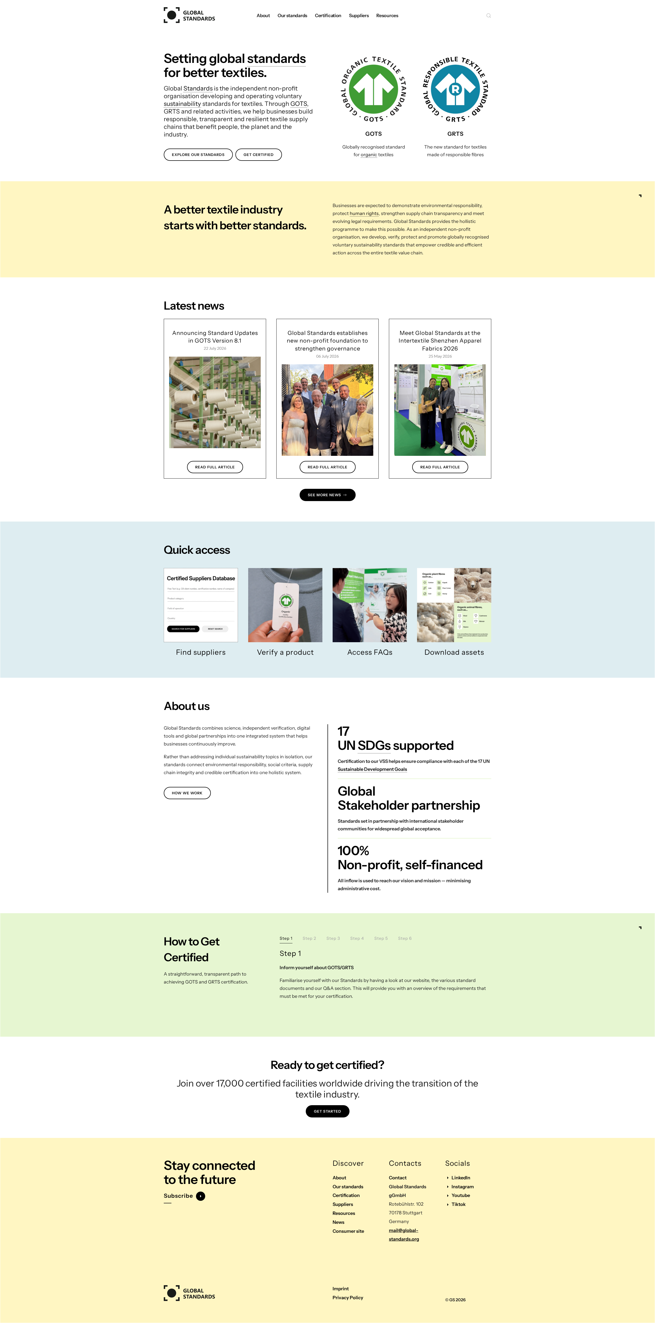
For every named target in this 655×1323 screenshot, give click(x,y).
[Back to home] (189, 15)
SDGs (374, 745)
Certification (346, 1195)
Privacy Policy (348, 1298)
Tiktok (459, 1204)
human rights (364, 213)
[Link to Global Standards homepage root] (189, 1293)
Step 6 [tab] (405, 938)
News (338, 1222)
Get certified (259, 154)
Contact (398, 1178)
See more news (324, 495)
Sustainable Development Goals (372, 769)
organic (369, 154)
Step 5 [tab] (381, 938)
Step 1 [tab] (286, 938)
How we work (187, 793)
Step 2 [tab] (309, 938)
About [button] (263, 15)
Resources (344, 1213)
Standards (198, 88)
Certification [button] (328, 15)
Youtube (461, 1195)
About (339, 1178)
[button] (488, 15)
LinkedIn (461, 1178)
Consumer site (348, 1231)
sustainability (182, 103)
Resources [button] (387, 15)
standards (276, 58)
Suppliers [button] (359, 15)
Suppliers (343, 1204)
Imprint (341, 1289)
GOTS (298, 103)
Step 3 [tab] (333, 938)
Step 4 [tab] (357, 938)
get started (327, 1111)
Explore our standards (198, 154)
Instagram (463, 1187)
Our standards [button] (292, 15)
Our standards (348, 1187)
